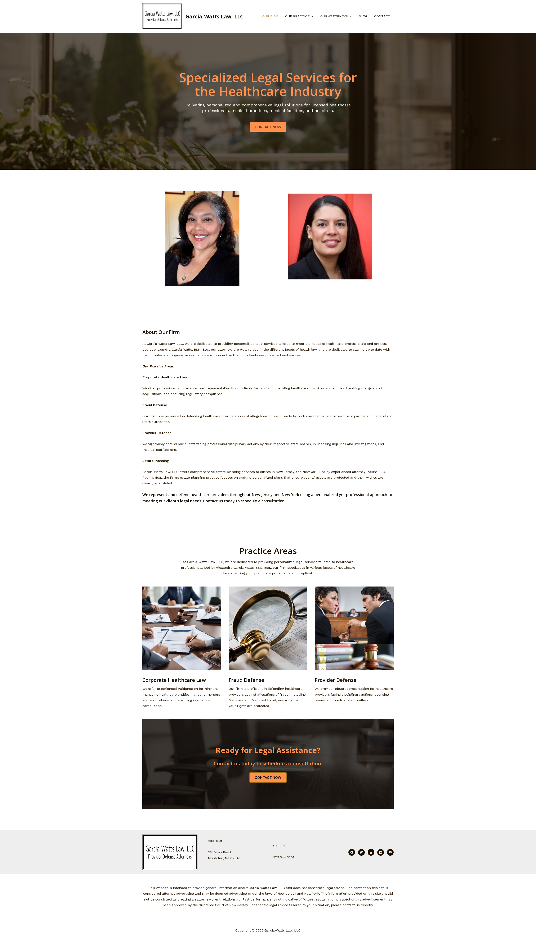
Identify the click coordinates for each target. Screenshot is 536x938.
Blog (363, 16)
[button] (312, 16)
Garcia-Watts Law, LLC (215, 16)
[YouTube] (390, 852)
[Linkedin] (380, 852)
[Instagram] (371, 852)
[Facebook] (351, 852)
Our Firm (270, 16)
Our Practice (297, 16)
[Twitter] (361, 852)
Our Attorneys (334, 16)
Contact (382, 16)
